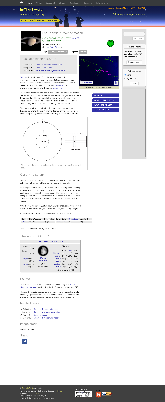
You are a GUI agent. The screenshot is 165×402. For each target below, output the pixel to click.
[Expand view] (116, 83)
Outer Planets (52, 20)
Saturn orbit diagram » (104, 105)
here (37, 393)
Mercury (57, 253)
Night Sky (40, 20)
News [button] (30, 3)
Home (23, 20)
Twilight (25, 259)
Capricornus (60, 222)
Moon (58, 259)
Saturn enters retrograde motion (49, 65)
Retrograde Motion (58, 52)
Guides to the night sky (32, 14)
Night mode (131, 78)
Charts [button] (39, 3)
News (31, 20)
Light (128, 75)
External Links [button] (102, 3)
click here (58, 391)
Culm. (70, 250)
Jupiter (57, 264)
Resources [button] (88, 3)
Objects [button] (62, 3)
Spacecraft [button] (50, 3)
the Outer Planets (54, 47)
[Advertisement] (134, 122)
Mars (58, 261)
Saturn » (98, 95)
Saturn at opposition (44, 68)
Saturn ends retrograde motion (50, 70)
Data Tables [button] (74, 3)
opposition (57, 88)
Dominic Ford (27, 388)
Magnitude (73, 219)
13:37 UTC (75, 38)
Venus (58, 256)
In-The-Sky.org (31, 9)
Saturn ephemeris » (102, 110)
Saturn (83, 52)
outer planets (58, 85)
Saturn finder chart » (104, 100)
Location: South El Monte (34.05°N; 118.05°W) (126, 8)
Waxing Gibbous (43, 259)
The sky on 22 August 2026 (50, 242)
